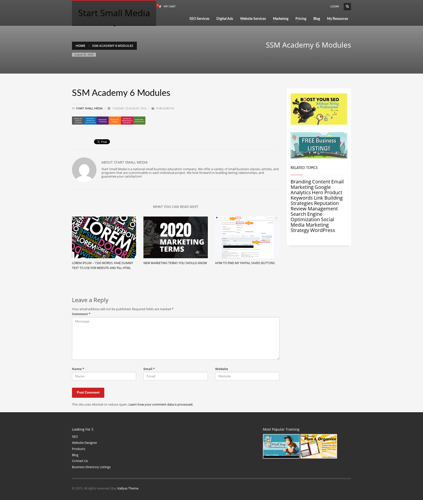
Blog (75, 455)
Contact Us (80, 461)
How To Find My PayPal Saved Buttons (245, 263)
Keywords (302, 197)
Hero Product (327, 192)
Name (78, 369)
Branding (301, 181)
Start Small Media (89, 108)
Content (321, 181)
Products (78, 449)
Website (221, 369)
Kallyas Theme (128, 488)
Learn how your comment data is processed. (161, 404)
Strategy (300, 230)
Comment (81, 314)
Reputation (326, 203)
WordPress (322, 230)
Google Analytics (311, 190)
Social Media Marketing (312, 222)
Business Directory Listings (91, 467)
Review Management (314, 208)
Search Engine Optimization (306, 217)
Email (149, 369)
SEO (75, 436)
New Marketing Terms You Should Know (175, 263)
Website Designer (84, 442)
